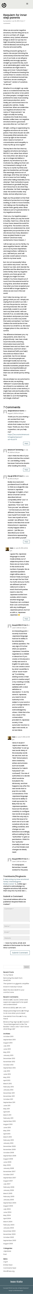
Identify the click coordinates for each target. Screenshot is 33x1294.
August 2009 (8, 1159)
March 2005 (7, 1193)
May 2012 (6, 1077)
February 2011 (8, 1118)
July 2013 (6, 1046)
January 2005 (8, 1200)
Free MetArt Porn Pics (11, 1016)
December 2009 (9, 1146)
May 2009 (7, 1165)
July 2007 (6, 1184)
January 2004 (8, 1228)
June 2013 (7, 1049)
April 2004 (7, 1218)
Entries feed (7, 1265)
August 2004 (8, 1206)
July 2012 (6, 1071)
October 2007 (8, 1175)
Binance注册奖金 (9, 1008)
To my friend (8, 975)
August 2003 (8, 1244)
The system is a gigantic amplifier (16, 984)
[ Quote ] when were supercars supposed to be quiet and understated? (15, 1002)
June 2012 (7, 1074)
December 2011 (9, 1093)
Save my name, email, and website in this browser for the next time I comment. (16, 945)
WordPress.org (8, 1271)
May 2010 (6, 1131)
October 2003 (8, 1237)
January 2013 (8, 1055)
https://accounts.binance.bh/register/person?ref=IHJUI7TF (18, 437)
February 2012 (8, 1087)
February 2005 (8, 1196)
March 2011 (7, 1115)
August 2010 (7, 1124)
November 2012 (9, 1062)
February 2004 (8, 1225)
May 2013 (6, 1052)
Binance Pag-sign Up (11, 1022)
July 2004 (7, 1209)
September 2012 (9, 1068)
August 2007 (8, 1181)
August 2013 (7, 1043)
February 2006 (8, 1187)
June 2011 (6, 1106)
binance (6, 1000)
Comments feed (9, 1268)
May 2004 (7, 1215)
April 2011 (6, 1112)
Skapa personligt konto (12, 1011)
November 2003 (9, 1234)
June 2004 (7, 1212)
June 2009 (7, 1162)
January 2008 (8, 1168)
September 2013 (9, 1040)
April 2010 (6, 1134)
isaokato (8, 21)
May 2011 (6, 1109)
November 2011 (9, 1096)
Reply (26, 443)
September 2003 (9, 1240)
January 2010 (8, 1143)
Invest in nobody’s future (12, 987)
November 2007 (9, 1171)
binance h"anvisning (15, 450)
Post (21, 21)
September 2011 (9, 1102)
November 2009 (9, 1149)
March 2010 (7, 1137)
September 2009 (9, 1156)
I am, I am (22, 1008)
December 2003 (9, 1231)
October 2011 (8, 1099)
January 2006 (8, 1190)
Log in (5, 1262)
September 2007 (9, 1178)
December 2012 (9, 1058)
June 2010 (7, 1127)
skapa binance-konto (16, 411)
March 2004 (7, 1222)
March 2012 (7, 1084)
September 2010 (9, 1121)
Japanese (7, 1251)
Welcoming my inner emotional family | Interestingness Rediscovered (16, 881)
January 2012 (8, 1090)
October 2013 (8, 1036)
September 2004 (9, 1203)
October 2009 (8, 1153)
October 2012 (8, 1065)
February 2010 (8, 1140)
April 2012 (6, 1080)
